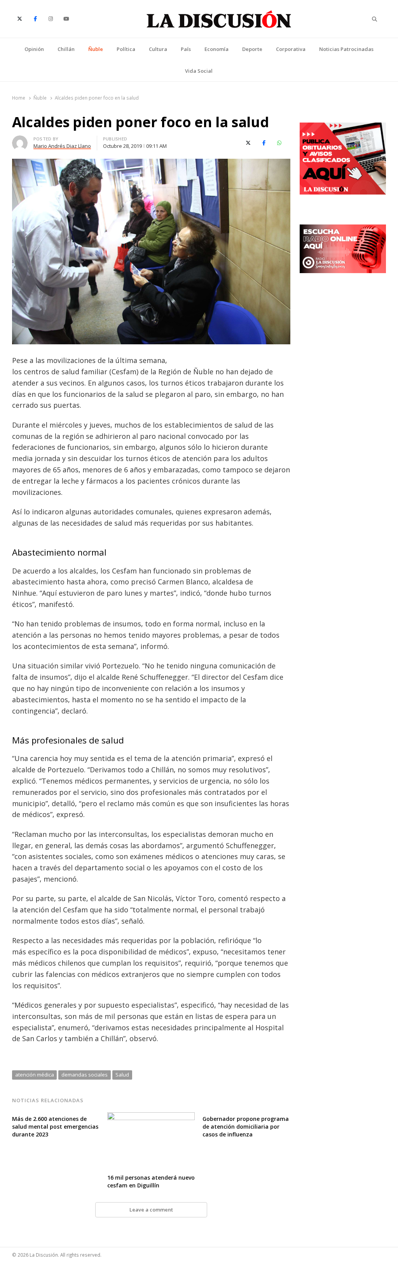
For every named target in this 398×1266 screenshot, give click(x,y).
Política (126, 49)
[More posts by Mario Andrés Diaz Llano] (20, 140)
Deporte (252, 49)
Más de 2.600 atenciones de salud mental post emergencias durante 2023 (55, 1126)
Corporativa (290, 49)
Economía (216, 49)
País (186, 49)
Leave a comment (151, 1209)
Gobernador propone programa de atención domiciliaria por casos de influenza (245, 1126)
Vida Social (199, 70)
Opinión (34, 49)
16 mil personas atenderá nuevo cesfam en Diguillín (151, 1181)
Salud (122, 1074)
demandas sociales (84, 1074)
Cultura (158, 49)
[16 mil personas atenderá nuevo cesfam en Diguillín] (151, 1116)
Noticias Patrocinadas (346, 49)
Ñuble (95, 49)
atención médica (34, 1074)
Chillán (66, 49)
